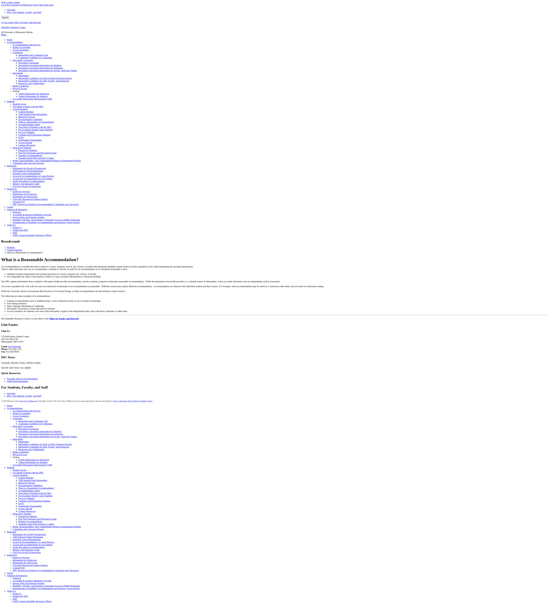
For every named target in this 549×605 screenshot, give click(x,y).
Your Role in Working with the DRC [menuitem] (35, 127)
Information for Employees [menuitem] (25, 194)
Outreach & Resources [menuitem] (17, 209)
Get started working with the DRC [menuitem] (28, 106)
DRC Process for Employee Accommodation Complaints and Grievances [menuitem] (46, 204)
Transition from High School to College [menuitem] (36, 158)
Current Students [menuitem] (20, 109)
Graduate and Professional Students (34, 501)
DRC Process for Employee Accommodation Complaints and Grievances (46, 570)
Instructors (11, 532)
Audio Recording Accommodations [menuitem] (29, 181)
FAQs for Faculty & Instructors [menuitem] (27, 186)
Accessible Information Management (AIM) (32, 465)
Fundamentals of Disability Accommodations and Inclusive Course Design (46, 588)
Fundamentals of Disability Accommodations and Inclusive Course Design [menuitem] (46, 222)
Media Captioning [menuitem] (21, 86)
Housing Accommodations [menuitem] (30, 155)
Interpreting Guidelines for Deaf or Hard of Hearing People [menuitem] (45, 78)
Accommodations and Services (26, 411)
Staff (15, 599)
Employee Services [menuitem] (21, 191)
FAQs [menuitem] (21, 137)
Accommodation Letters (29, 490)
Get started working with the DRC (28, 472)
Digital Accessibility (22, 413)
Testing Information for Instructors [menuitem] (33, 94)
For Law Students (26, 498)
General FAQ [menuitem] (19, 202)
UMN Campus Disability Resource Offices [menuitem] (32, 235)
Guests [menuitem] (10, 207)
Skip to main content (10, 2)
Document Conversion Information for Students (39, 431)
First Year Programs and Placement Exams (37, 519)
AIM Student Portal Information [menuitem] (32, 114)
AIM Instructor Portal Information (28, 537)
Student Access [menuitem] (19, 104)
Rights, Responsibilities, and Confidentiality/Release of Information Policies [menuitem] (47, 160)
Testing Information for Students (32, 462)
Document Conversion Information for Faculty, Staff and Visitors (47, 436)
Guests (10, 573)
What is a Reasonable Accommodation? (36, 488)
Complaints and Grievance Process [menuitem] (28, 163)
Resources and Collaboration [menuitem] (31, 83)
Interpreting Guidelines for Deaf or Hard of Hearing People (45, 444)
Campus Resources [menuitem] (27, 145)
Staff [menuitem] (15, 233)
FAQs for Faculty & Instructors (27, 552)
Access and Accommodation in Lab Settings (32, 545)
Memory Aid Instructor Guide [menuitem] (26, 184)
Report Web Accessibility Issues (140, 401)
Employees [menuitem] (12, 189)
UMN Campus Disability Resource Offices (32, 601)
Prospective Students (22, 514)
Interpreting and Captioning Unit (33, 421)
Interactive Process (26, 483)
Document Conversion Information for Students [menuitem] (39, 65)
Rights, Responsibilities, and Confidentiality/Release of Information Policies (47, 526)
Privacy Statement (120, 401)
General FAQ (19, 568)
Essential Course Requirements (27, 539)
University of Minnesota (28, 401)
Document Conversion (23, 426)
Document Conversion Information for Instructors (40, 434)
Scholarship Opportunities (30, 506)
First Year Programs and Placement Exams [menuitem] (37, 153)
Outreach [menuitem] (17, 212)
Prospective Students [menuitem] (22, 148)
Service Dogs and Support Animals (28, 583)
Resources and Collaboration (31, 449)
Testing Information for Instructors (33, 460)
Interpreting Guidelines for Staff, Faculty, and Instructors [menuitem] (43, 81)
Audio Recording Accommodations (29, 547)
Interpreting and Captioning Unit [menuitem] (33, 55)
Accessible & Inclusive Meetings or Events (32, 581)
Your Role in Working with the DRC (35, 493)
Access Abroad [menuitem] (25, 142)
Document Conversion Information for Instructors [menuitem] (40, 68)
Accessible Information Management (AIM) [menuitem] (32, 99)
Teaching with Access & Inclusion (22, 378)
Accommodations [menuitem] (15, 42)
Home (9, 406)
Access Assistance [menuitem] (21, 50)
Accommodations (15, 408)
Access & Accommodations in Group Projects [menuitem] (33, 176)
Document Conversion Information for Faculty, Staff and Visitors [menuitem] (47, 70)
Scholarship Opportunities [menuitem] (30, 140)
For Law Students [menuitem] (26, 132)
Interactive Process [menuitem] (26, 117)
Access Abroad (25, 508)
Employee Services (21, 557)
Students (11, 247)
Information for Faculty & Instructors (29, 534)
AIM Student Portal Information (32, 480)
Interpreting (18, 439)
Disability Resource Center (13, 27)
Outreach (17, 578)
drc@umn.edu (14, 346)
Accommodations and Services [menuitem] (26, 45)
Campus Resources (27, 511)
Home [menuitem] (9, 39)
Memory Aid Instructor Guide (26, 550)
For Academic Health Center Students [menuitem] (35, 130)
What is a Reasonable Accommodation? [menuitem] (36, 122)
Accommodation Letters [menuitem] (29, 124)
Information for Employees (25, 560)
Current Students (14, 250)
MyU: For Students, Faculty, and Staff (24, 12)
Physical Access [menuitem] (20, 88)
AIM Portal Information (17, 381)
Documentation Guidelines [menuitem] (30, 119)
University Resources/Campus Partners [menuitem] (30, 199)
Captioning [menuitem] (18, 52)
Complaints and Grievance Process (28, 529)
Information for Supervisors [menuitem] (25, 196)
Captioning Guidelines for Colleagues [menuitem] (35, 57)
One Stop (11, 10)
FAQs (21, 503)
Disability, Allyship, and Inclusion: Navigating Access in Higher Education (46, 586)
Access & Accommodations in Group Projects (33, 542)
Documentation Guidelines (30, 485)
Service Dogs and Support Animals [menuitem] (28, 217)
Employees (12, 555)
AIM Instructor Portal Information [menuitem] (28, 171)
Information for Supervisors (25, 563)
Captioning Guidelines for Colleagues (35, 424)
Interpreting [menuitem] (18, 73)
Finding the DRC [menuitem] (20, 230)
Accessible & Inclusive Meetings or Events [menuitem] (32, 214)
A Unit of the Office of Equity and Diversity (21, 22)
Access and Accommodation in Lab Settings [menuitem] (32, 178)
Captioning (18, 418)
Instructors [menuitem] (11, 166)
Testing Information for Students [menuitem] (32, 96)
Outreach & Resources (17, 575)
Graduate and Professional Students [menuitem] (34, 135)
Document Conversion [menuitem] (23, 60)
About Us (11, 591)
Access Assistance (21, 416)
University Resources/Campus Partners (30, 565)
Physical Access (20, 454)
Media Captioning (21, 452)
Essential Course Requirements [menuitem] (27, 173)
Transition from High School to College (36, 524)
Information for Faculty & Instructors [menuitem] (29, 168)
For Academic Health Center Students (35, 496)
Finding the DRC (20, 596)
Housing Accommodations (30, 521)
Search (5, 17)
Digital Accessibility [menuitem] (22, 47)
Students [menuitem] (11, 101)
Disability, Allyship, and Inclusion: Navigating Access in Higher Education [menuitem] (46, 220)
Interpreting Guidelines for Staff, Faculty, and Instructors (43, 447)
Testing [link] (16, 91)
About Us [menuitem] (11, 225)
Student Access (19, 470)
